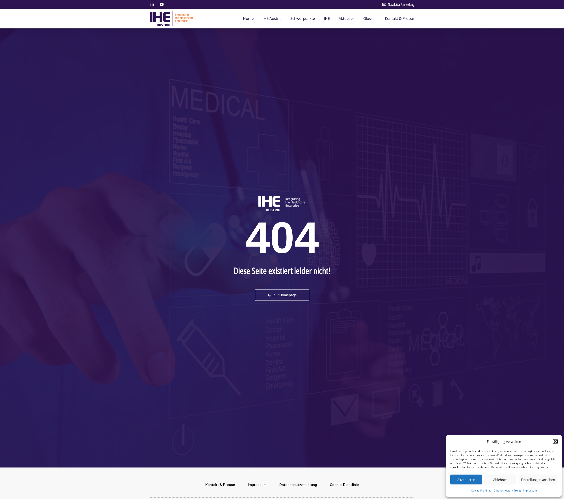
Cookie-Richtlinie (481, 490)
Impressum (530, 490)
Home (248, 18)
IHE (327, 18)
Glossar (369, 18)
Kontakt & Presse (399, 18)
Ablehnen (500, 479)
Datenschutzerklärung (507, 490)
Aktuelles (346, 18)
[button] (555, 441)
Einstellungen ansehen (538, 479)
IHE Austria (272, 18)
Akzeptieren (466, 479)
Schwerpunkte (302, 18)
